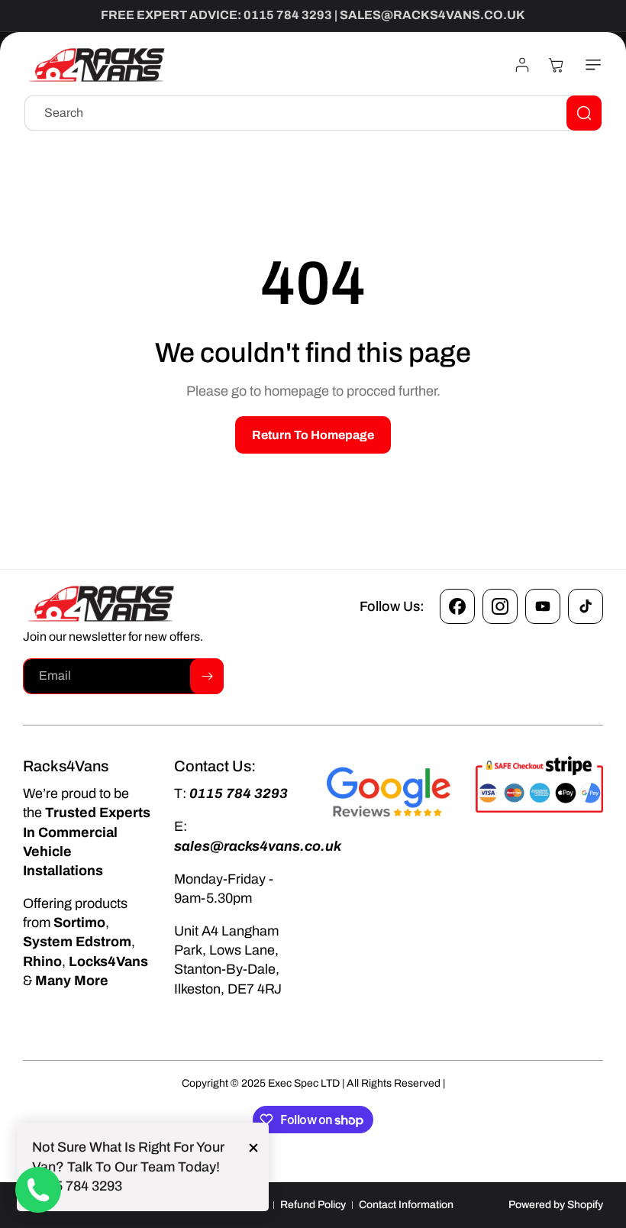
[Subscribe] (207, 676)
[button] (590, 64)
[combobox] (313, 113)
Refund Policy (313, 1204)
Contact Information (406, 1204)
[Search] (584, 113)
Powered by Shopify (555, 1204)
